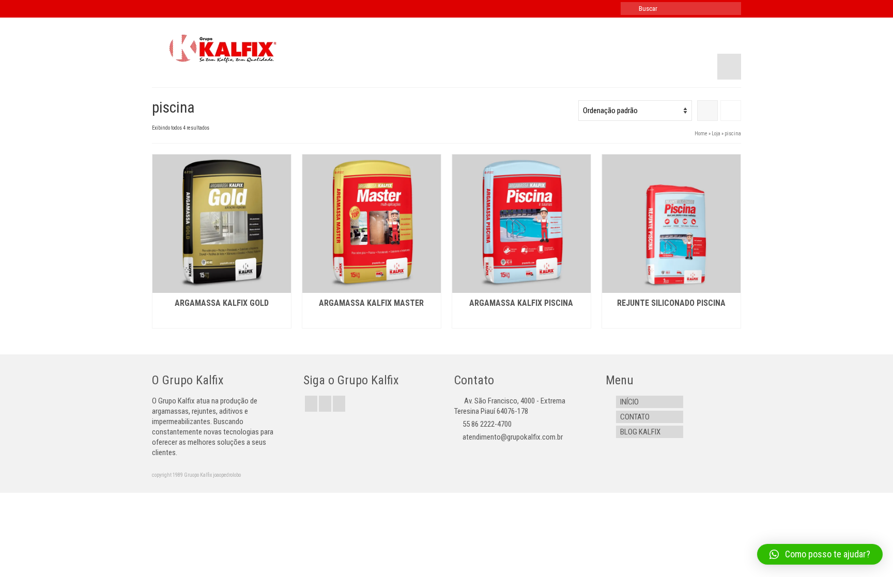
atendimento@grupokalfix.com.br (513, 437)
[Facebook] (311, 404)
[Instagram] (339, 404)
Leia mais (221, 320)
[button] (820, 554)
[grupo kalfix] (245, 49)
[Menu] (729, 67)
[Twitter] (325, 404)
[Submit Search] (628, 8)
